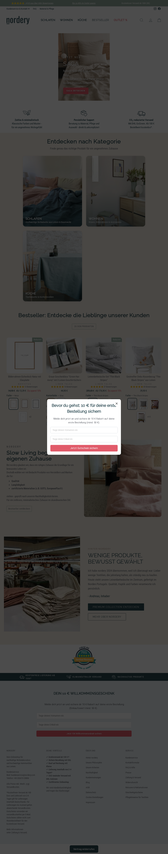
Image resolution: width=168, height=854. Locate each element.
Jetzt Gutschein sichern (84, 448)
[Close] (116, 403)
